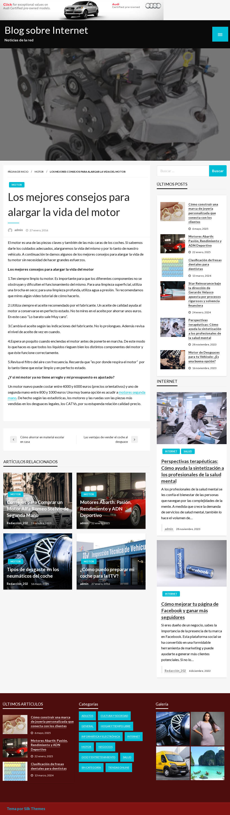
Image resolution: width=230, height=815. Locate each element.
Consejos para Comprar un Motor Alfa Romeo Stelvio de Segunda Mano (38, 508)
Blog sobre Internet (46, 30)
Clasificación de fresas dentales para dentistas (205, 264)
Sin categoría (91, 767)
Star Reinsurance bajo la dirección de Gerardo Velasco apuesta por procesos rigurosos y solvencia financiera (204, 294)
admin (19, 230)
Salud (188, 451)
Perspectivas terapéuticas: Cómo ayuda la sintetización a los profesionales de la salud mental (204, 328)
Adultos (87, 715)
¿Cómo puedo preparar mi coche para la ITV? (107, 572)
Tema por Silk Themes (26, 808)
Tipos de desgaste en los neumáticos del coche (33, 572)
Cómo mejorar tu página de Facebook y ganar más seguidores (190, 610)
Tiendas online (118, 767)
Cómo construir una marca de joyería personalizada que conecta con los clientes (203, 213)
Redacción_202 (18, 523)
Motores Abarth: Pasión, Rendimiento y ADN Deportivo (105, 508)
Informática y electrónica (101, 736)
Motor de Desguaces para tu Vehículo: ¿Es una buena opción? (204, 356)
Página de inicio (18, 171)
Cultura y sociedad (114, 715)
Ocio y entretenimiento (98, 757)
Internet (171, 451)
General (87, 726)
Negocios (106, 746)
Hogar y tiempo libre (115, 726)
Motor (39, 171)
